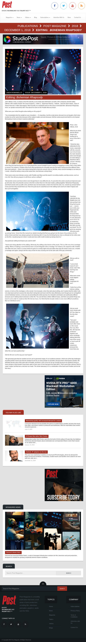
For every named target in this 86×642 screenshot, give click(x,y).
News (51, 611)
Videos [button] (27, 17)
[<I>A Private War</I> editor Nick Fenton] (14, 440)
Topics (51, 619)
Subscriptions (75, 606)
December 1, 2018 (17, 30)
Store (69, 17)
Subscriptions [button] (44, 17)
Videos (51, 623)
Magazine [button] (9, 17)
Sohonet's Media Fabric (13, 552)
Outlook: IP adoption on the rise (36, 452)
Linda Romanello (14, 93)
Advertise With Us (58, 17)
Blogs (51, 628)
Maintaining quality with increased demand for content (43, 420)
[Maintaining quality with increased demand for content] (14, 424)
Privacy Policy (75, 611)
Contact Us (77, 17)
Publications (28, 26)
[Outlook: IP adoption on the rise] (14, 455)
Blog (35, 17)
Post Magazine (55, 26)
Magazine (52, 615)
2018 (75, 26)
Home (51, 606)
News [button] (19, 17)
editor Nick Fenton (36, 436)
